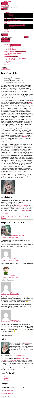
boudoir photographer (22, 205)
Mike (26, 343)
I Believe (10, 15)
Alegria (30, 102)
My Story (10, 14)
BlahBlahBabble (5, 69)
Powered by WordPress (7, 393)
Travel (6, 29)
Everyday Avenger (9, 18)
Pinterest (6, 378)
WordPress (19, 368)
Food (5, 23)
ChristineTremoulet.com (19, 355)
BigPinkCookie (5, 6)
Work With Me (12, 17)
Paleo (9, 28)
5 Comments (15, 82)
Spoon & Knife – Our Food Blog (17, 25)
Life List (6, 31)
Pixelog (25, 136)
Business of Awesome (19, 207)
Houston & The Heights (14, 20)
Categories (4, 387)
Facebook (7, 377)
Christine (17, 78)
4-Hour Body (11, 26)
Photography (7, 21)
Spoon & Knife (26, 210)
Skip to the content (6, 1)
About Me (7, 12)
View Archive (5, 213)
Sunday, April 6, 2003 (17, 80)
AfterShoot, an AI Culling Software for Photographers (16, 359)
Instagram (7, 380)
